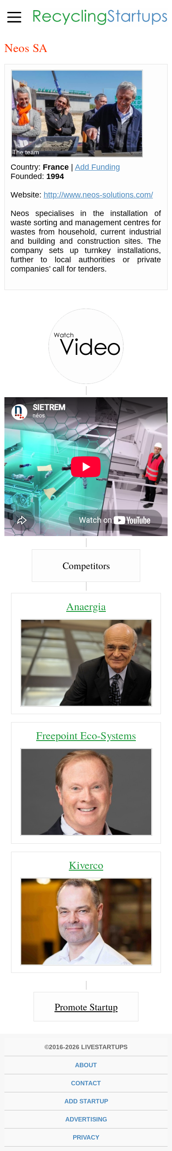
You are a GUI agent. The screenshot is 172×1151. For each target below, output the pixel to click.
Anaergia (86, 606)
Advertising (86, 1119)
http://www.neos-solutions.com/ (98, 194)
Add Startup (86, 1101)
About (86, 1065)
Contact (86, 1083)
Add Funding (97, 167)
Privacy (86, 1137)
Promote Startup (86, 1006)
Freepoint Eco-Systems (86, 735)
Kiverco (86, 864)
